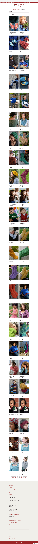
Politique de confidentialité (13, 492)
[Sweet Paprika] (19, 5)
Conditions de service (12, 490)
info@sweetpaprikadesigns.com (14, 514)
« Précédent (14, 477)
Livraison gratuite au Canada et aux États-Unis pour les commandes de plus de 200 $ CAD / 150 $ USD (19, 2)
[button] (35, 543)
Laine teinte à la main (12, 531)
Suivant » (24, 477)
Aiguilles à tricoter (12, 538)
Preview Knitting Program (13, 522)
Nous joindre (11, 526)
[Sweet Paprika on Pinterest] (12, 497)
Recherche (10, 494)
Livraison (10, 487)
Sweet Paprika (20, 542)
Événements (11, 518)
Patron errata (11, 485)
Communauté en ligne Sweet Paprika (15, 520)
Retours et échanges (12, 489)
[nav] (3, 1)
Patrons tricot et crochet (13, 534)
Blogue (10, 524)
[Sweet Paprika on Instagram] (14, 497)
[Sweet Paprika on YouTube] (10, 497)
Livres (10, 536)
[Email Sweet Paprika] (16, 497)
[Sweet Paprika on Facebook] (9, 497)
